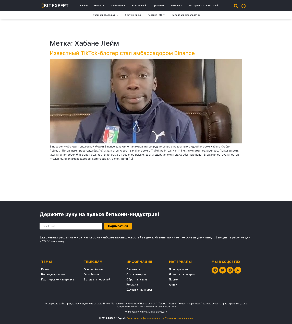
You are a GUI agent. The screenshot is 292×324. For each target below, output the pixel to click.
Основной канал (94, 269)
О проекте (133, 269)
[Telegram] (215, 270)
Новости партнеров (182, 274)
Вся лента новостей (97, 279)
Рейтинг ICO (155, 15)
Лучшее (83, 5)
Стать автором (136, 274)
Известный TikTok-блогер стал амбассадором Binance (122, 53)
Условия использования (179, 318)
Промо (173, 279)
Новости (99, 5)
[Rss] (237, 270)
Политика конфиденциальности (145, 318)
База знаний (139, 5)
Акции (173, 284)
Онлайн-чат (91, 274)
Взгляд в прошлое (53, 274)
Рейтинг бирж (133, 15)
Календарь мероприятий (186, 15)
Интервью (176, 5)
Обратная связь (136, 279)
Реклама (132, 284)
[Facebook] (230, 270)
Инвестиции (118, 5)
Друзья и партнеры (139, 289)
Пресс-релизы (178, 269)
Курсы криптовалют (103, 15)
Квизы (45, 269)
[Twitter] (222, 270)
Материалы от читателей (203, 5)
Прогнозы (158, 5)
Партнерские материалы (58, 279)
